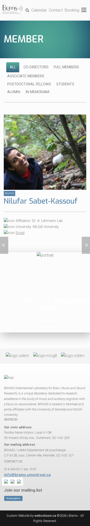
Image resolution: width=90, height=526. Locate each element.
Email (20, 233)
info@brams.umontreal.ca (27, 475)
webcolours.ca (45, 515)
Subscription (13, 498)
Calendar (39, 10)
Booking (72, 10)
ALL (13, 67)
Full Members (66, 67)
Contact (56, 10)
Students (65, 84)
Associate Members (25, 76)
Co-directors (36, 67)
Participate (45, 320)
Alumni (13, 92)
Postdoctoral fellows (29, 84)
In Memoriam (37, 92)
